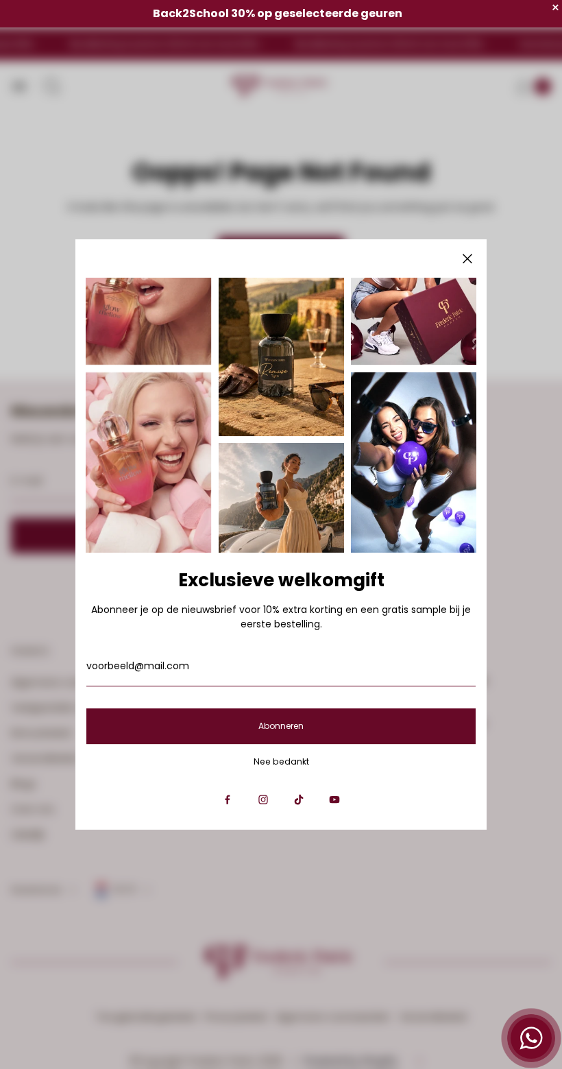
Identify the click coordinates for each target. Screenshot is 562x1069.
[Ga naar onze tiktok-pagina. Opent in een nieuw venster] (299, 799)
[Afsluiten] (467, 258)
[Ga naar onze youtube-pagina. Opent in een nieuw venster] (334, 799)
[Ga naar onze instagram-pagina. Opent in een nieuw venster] (263, 799)
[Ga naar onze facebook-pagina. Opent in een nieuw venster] (227, 799)
